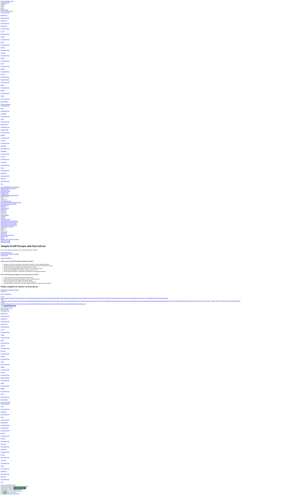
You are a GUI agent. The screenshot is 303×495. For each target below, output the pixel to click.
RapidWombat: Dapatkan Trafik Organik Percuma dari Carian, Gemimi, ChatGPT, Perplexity (202, 301)
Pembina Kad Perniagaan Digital (160, 298)
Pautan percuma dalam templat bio (9, 298)
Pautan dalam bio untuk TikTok (59, 298)
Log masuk (3, 187)
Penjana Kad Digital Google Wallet (143, 298)
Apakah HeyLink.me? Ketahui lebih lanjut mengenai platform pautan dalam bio (20, 301)
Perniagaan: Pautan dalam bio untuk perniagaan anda (121, 301)
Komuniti (65, 304)
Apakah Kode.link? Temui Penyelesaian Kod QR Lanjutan (55, 301)
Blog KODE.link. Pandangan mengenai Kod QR (46, 304)
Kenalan (60, 304)
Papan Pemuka (4, 9)
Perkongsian (237, 301)
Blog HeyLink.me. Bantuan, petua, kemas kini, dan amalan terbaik (17, 304)
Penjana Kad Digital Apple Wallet (125, 298)
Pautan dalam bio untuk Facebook (43, 298)
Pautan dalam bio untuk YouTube (75, 298)
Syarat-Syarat (4, 488)
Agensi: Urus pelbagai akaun (101, 301)
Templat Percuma (5, 2)
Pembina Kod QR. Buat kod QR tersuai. (107, 298)
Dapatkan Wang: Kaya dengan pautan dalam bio (82, 301)
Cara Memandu (71, 304)
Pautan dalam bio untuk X (90, 298)
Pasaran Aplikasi (230, 301)
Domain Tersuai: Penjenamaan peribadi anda (146, 301)
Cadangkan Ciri (82, 304)
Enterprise (159, 301)
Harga (2, 8)
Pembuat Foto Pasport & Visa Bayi (170, 301)
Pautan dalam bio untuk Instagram (26, 298)
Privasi (10, 488)
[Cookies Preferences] (5, 492)
